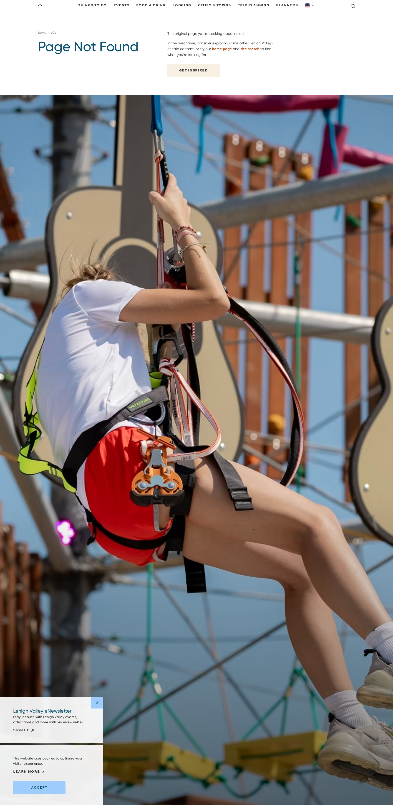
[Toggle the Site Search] (353, 6)
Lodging (182, 5)
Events (122, 5)
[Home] (40, 6)
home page (222, 49)
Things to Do (92, 5)
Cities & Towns (214, 5)
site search (250, 49)
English (310, 5)
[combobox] (310, 5)
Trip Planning (254, 5)
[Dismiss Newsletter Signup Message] (97, 703)
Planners (287, 5)
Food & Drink (151, 5)
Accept (39, 787)
